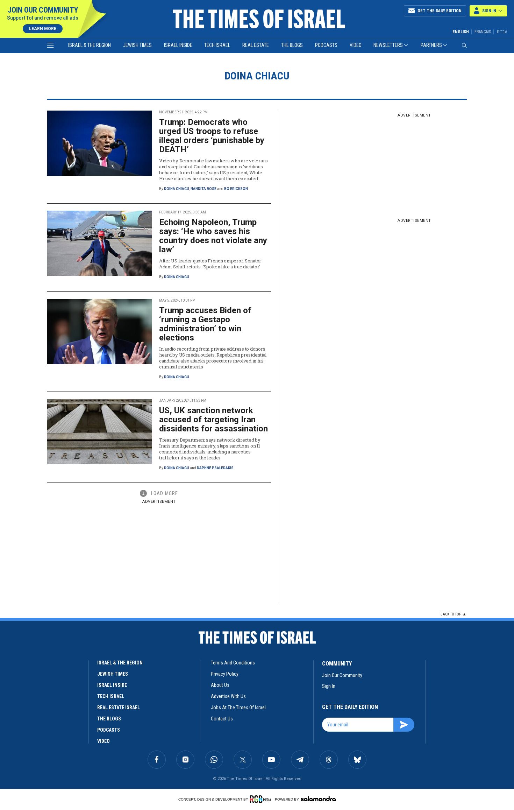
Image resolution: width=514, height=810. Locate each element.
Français (482, 31)
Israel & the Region (89, 45)
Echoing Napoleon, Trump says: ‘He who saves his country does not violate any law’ (213, 235)
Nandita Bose (203, 189)
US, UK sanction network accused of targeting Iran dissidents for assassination (213, 420)
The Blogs (292, 45)
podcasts (108, 730)
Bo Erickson (236, 189)
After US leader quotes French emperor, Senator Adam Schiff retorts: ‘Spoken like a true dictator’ (210, 264)
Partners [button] (431, 45)
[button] (488, 10)
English (460, 31)
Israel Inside (178, 45)
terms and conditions (233, 662)
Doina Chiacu (176, 189)
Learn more (42, 28)
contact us (222, 718)
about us (220, 685)
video (103, 741)
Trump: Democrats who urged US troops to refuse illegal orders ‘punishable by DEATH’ (211, 135)
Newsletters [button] (388, 45)
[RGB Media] (261, 799)
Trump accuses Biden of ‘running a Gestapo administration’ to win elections (205, 324)
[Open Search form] (464, 45)
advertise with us (228, 696)
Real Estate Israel (118, 707)
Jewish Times (137, 45)
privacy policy (224, 674)
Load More (164, 493)
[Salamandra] (318, 798)
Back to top (451, 614)
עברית (502, 32)
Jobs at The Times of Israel (238, 707)
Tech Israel (217, 45)
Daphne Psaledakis (215, 468)
